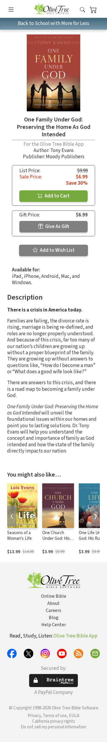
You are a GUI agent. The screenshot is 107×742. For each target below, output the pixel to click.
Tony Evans (62, 150)
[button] (82, 10)
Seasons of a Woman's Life (19, 536)
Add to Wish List (57, 250)
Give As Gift (56, 226)
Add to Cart (57, 196)
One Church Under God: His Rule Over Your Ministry (56, 541)
